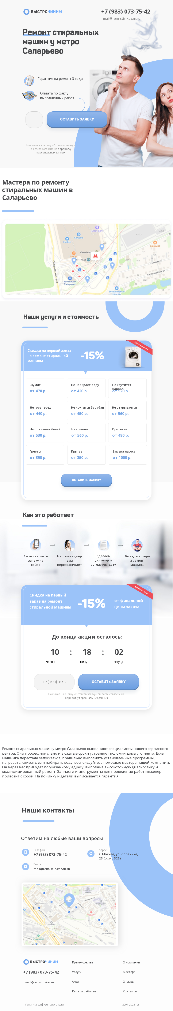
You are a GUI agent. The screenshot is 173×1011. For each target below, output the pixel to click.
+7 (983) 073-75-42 (125, 11)
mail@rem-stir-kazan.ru (121, 18)
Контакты (130, 991)
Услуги (76, 972)
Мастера (129, 972)
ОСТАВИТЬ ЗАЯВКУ (77, 119)
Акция (76, 982)
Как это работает (85, 991)
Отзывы (128, 982)
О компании (131, 962)
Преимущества (82, 962)
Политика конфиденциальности (44, 1004)
